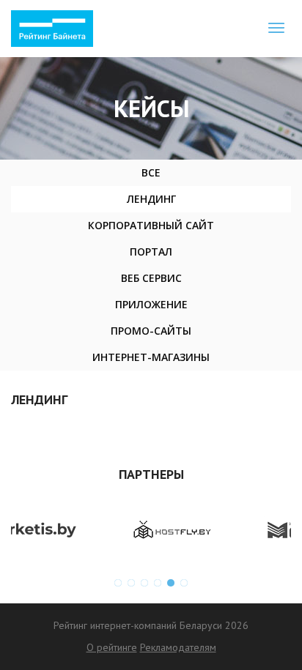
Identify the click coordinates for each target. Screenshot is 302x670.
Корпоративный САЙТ (151, 225)
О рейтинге (111, 647)
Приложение (151, 304)
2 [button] (131, 583)
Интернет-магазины (151, 357)
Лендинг (151, 199)
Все (151, 172)
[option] (88, 530)
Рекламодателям (178, 647)
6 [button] (184, 583)
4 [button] (157, 583)
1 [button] (118, 583)
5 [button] (170, 583)
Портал (151, 251)
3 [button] (144, 583)
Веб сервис (151, 278)
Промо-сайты (151, 331)
